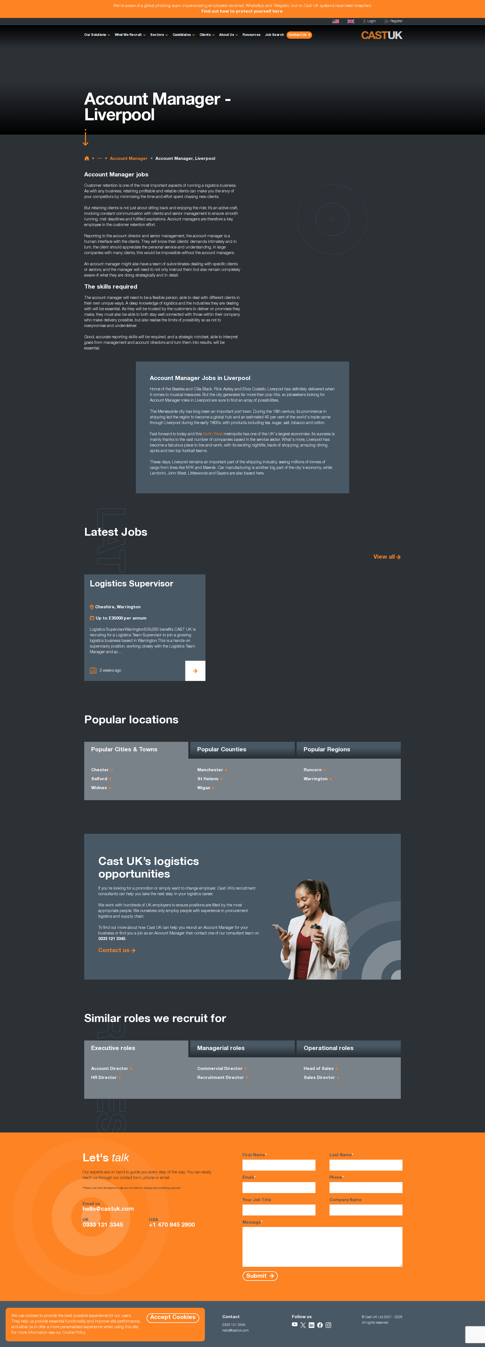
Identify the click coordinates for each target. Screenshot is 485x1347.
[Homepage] (350, 21)
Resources (251, 35)
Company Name (346, 1200)
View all (384, 557)
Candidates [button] (182, 35)
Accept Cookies (173, 1318)
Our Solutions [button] (95, 35)
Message (252, 1223)
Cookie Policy (74, 1333)
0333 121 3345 (103, 1225)
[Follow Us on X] (303, 1325)
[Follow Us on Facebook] (320, 1325)
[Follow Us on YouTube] (295, 1325)
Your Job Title (256, 1200)
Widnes (99, 788)
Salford (99, 779)
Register (396, 21)
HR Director (104, 1078)
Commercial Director (219, 1069)
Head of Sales (319, 1069)
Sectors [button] (157, 35)
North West (213, 434)
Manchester (210, 770)
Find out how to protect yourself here (242, 12)
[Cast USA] (335, 21)
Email (248, 1178)
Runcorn (313, 770)
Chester (100, 770)
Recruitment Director (220, 1078)
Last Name (341, 1155)
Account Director (109, 1069)
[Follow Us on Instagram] (328, 1325)
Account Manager (129, 159)
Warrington (316, 779)
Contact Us (297, 35)
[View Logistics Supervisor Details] (195, 671)
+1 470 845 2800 (172, 1225)
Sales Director (319, 1078)
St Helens (207, 779)
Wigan (203, 788)
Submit (257, 1276)
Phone (337, 1178)
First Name (254, 1155)
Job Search (274, 35)
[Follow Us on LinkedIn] (311, 1325)
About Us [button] (226, 35)
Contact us (114, 951)
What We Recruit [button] (128, 35)
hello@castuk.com (108, 1209)
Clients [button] (205, 35)
